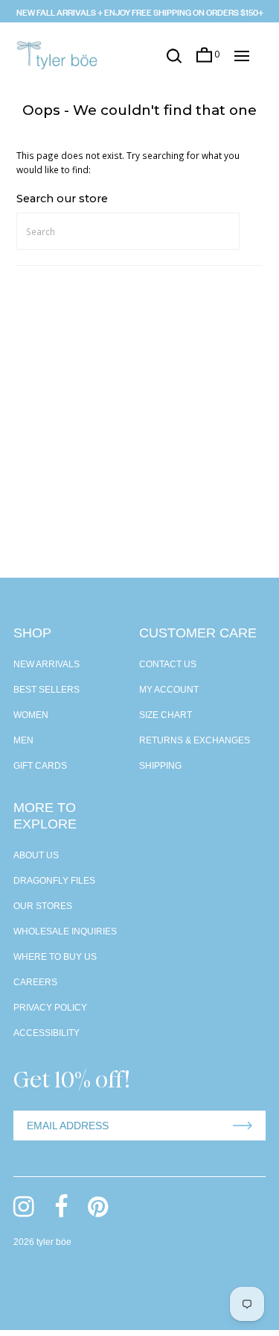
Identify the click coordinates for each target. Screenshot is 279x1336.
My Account (169, 689)
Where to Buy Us (55, 957)
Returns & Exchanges (194, 740)
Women (30, 715)
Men (23, 740)
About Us (36, 855)
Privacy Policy (50, 1007)
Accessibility (46, 1033)
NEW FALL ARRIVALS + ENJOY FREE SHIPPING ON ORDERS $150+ (139, 11)
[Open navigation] (241, 56)
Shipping (160, 766)
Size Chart (165, 715)
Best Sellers (46, 689)
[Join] (242, 1125)
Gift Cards (40, 766)
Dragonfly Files (54, 880)
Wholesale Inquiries (65, 931)
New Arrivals (46, 664)
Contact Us (167, 664)
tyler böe (53, 1242)
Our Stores (42, 906)
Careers (35, 982)
